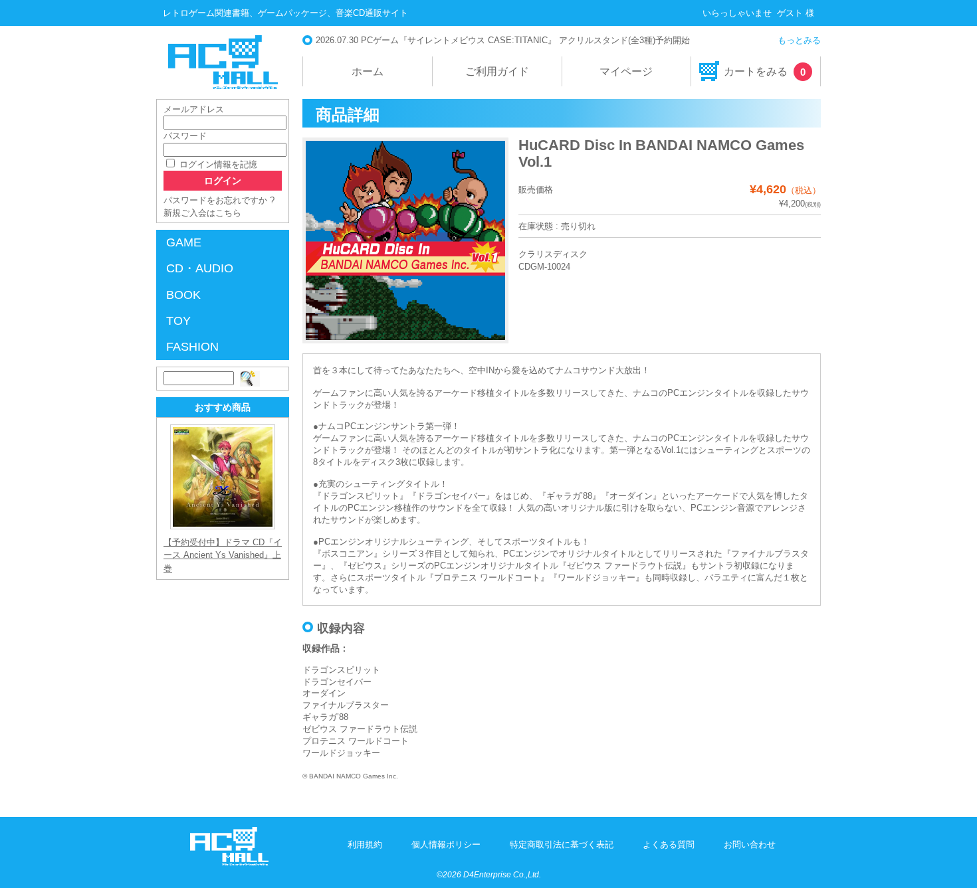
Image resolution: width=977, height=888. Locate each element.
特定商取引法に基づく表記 (561, 844)
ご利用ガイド (497, 71)
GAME (183, 242)
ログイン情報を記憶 (217, 164)
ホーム (367, 71)
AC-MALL (222, 62)
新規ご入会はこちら (202, 213)
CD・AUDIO (199, 268)
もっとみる (799, 40)
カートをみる (765, 72)
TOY (178, 320)
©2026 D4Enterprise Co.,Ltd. (489, 874)
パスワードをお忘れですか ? (218, 200)
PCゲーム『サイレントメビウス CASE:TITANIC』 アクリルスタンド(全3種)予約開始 (525, 40)
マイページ (626, 71)
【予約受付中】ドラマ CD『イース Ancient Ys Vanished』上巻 (222, 555)
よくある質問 (669, 844)
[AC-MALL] (229, 862)
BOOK (183, 295)
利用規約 (365, 844)
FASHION (192, 346)
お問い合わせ (750, 844)
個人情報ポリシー (446, 844)
